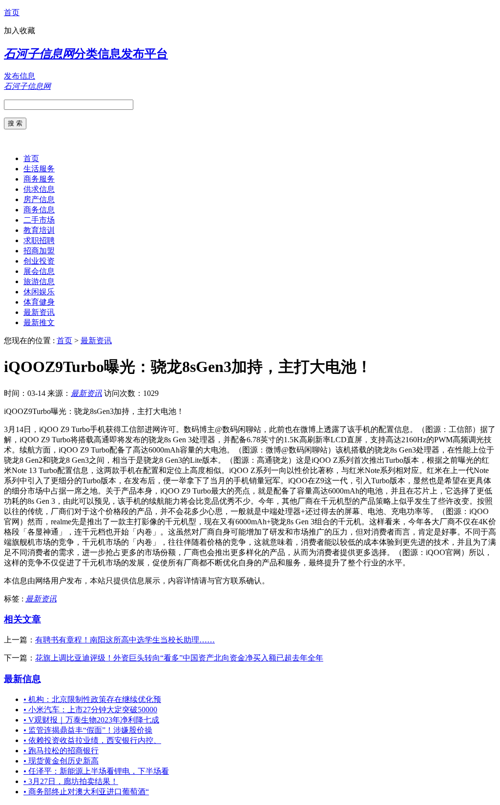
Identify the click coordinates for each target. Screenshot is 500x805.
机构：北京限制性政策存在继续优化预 (92, 699)
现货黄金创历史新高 (61, 761)
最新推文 (39, 322)
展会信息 (39, 271)
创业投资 (39, 261)
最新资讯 (39, 312)
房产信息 (39, 199)
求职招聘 (39, 240)
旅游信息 (39, 281)
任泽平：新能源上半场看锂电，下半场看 (96, 771)
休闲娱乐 (39, 292)
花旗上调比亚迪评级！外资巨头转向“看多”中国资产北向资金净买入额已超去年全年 (179, 658)
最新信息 (22, 679)
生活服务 (39, 169)
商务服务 (39, 179)
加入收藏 (19, 30)
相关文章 (22, 619)
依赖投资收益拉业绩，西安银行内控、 (92, 740)
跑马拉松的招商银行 (61, 750)
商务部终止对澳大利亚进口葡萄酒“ (86, 791)
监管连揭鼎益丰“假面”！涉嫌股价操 (87, 730)
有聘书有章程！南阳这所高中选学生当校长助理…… (125, 640)
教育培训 (39, 230)
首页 (12, 12)
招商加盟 (39, 251)
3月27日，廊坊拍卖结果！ (70, 781)
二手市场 (39, 220)
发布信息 (19, 76)
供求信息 (39, 189)
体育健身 (39, 302)
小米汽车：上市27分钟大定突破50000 (90, 709)
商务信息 (39, 210)
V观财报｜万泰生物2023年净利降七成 (91, 720)
